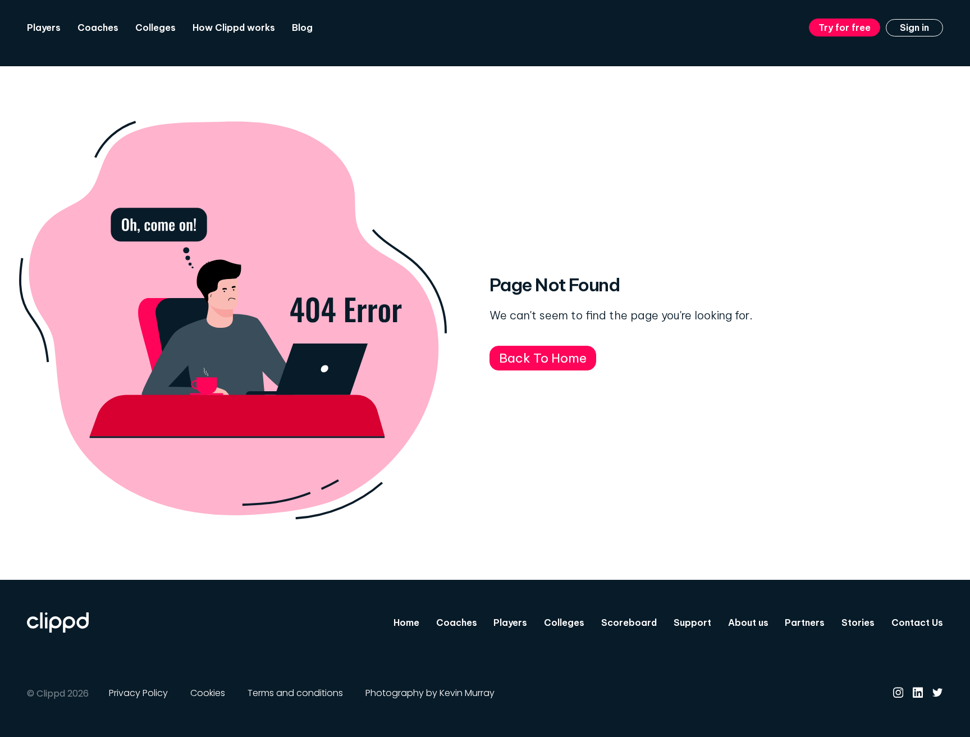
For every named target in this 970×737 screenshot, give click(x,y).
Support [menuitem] (692, 622)
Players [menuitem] (44, 27)
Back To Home (543, 358)
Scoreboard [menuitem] (629, 622)
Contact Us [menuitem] (917, 622)
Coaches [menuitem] (97, 27)
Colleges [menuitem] (155, 27)
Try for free (844, 27)
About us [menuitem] (748, 622)
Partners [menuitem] (805, 622)
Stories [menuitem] (858, 622)
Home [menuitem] (406, 622)
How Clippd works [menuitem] (234, 27)
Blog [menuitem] (302, 27)
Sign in (914, 27)
